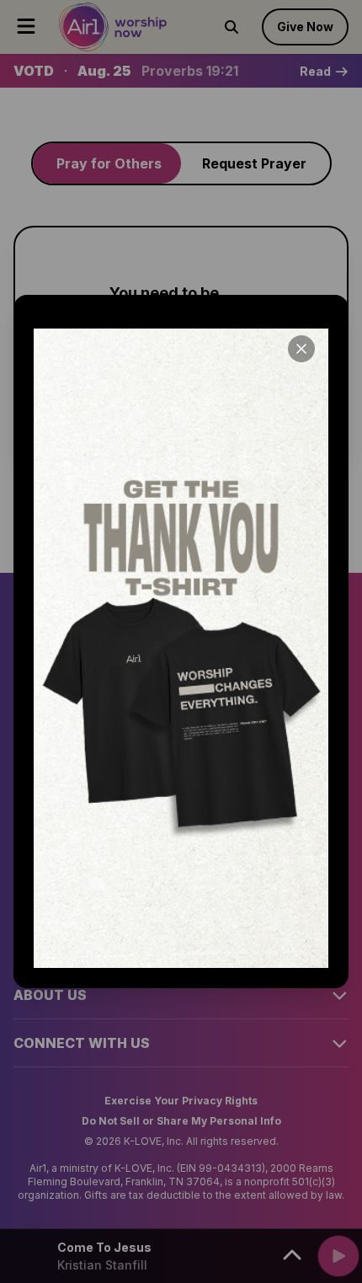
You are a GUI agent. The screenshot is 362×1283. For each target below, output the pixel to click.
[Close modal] (301, 348)
